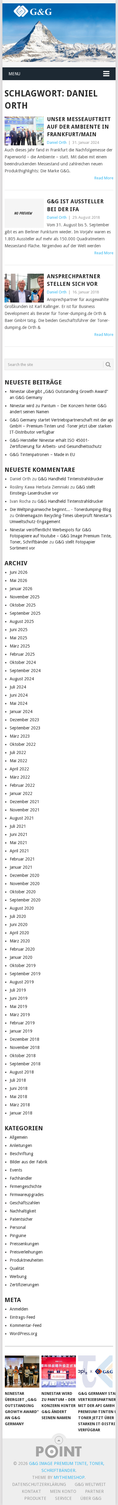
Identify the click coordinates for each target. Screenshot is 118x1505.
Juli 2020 (18, 916)
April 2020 (19, 932)
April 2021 (19, 850)
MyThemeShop (69, 1477)
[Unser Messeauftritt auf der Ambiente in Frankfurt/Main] (24, 131)
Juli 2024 (18, 687)
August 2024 (22, 678)
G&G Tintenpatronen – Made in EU (42, 454)
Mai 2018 (18, 1096)
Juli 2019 (18, 990)
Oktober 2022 (23, 744)
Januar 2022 (21, 793)
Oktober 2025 (23, 605)
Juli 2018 (18, 1080)
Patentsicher (21, 1219)
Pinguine (18, 1235)
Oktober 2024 (23, 662)
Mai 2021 (18, 842)
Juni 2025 (19, 629)
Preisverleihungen (26, 1252)
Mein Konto (63, 1491)
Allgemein (19, 1137)
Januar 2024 (21, 711)
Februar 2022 (22, 785)
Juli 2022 (18, 752)
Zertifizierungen (24, 1284)
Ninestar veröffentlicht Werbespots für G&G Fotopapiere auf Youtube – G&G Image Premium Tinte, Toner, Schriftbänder (61, 535)
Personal (18, 1227)
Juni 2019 (19, 998)
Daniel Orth (57, 142)
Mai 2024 (18, 703)
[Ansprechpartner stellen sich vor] (24, 288)
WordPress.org (23, 1333)
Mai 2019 (18, 1006)
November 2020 (25, 883)
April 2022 (19, 768)
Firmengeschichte (25, 1186)
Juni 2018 (19, 1088)
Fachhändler (21, 1178)
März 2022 (20, 777)
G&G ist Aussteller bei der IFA (75, 205)
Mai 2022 (18, 760)
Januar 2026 (21, 588)
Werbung (18, 1276)
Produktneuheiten (26, 1260)
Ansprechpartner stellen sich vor (73, 280)
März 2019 (20, 1014)
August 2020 (22, 908)
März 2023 (20, 736)
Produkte (35, 1498)
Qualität (17, 1268)
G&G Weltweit (90, 1484)
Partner (94, 1491)
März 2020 (20, 941)
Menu (14, 73)
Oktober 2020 (23, 891)
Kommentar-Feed (25, 1325)
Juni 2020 (19, 924)
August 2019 (22, 981)
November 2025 (25, 596)
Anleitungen (21, 1145)
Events (16, 1170)
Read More (103, 178)
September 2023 (25, 727)
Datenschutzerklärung (39, 1484)
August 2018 (22, 1072)
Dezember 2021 (24, 801)
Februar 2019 (22, 1022)
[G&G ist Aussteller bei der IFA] (24, 213)
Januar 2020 (21, 957)
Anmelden (19, 1309)
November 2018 (25, 1047)
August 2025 (22, 621)
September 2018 (25, 1063)
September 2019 (25, 973)
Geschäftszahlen (25, 1202)
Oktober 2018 (23, 1055)
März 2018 (20, 1104)
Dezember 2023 (24, 719)
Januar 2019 (21, 1031)
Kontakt (31, 1491)
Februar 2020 (22, 949)
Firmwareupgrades (27, 1194)
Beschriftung (21, 1153)
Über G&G (90, 1498)
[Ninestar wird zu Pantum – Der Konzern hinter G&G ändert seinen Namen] (58, 1371)
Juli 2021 (18, 826)
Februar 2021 (22, 859)
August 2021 (22, 818)
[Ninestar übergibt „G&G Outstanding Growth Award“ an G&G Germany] (22, 1371)
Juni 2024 (19, 695)
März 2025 (20, 646)
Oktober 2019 (23, 965)
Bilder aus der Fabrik (29, 1161)
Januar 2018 (21, 1113)
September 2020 (25, 900)
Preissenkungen (24, 1243)
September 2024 (25, 670)
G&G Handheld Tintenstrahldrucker (70, 478)
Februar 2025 (22, 654)
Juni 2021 (19, 834)
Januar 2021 (21, 867)
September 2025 (25, 613)
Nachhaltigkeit (23, 1211)
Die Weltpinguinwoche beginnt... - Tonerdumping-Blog (60, 509)
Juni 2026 (19, 572)
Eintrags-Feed (22, 1317)
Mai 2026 (18, 580)
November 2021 (25, 809)
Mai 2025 (18, 637)
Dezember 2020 (24, 875)
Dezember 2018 (24, 1039)
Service (63, 1498)
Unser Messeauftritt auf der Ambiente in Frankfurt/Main (79, 126)
